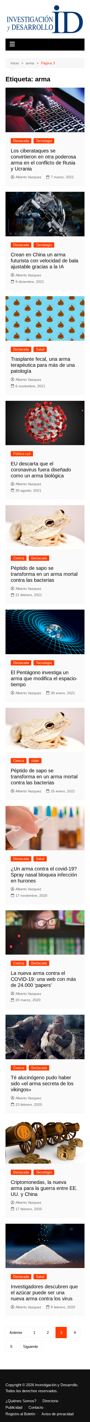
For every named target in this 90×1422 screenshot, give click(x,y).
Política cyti (21, 454)
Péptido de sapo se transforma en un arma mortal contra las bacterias (44, 574)
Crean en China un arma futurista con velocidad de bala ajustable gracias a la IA (44, 260)
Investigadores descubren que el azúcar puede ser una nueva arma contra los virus (44, 1292)
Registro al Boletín (20, 1414)
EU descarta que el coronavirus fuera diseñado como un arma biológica (41, 469)
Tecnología (44, 141)
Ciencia (18, 558)
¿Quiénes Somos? (21, 1401)
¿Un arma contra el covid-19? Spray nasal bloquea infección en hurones (44, 874)
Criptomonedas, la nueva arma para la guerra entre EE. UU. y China (44, 1188)
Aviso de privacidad (58, 1414)
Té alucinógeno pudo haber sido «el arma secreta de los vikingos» (42, 1083)
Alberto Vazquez (28, 177)
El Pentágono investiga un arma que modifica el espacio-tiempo (44, 678)
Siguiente (30, 1346)
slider (35, 761)
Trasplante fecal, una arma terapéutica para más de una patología (43, 365)
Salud (40, 349)
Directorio (50, 1401)
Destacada (21, 141)
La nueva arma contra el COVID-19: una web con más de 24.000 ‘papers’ (43, 979)
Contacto (35, 1407)
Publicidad (14, 1407)
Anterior (16, 1332)
